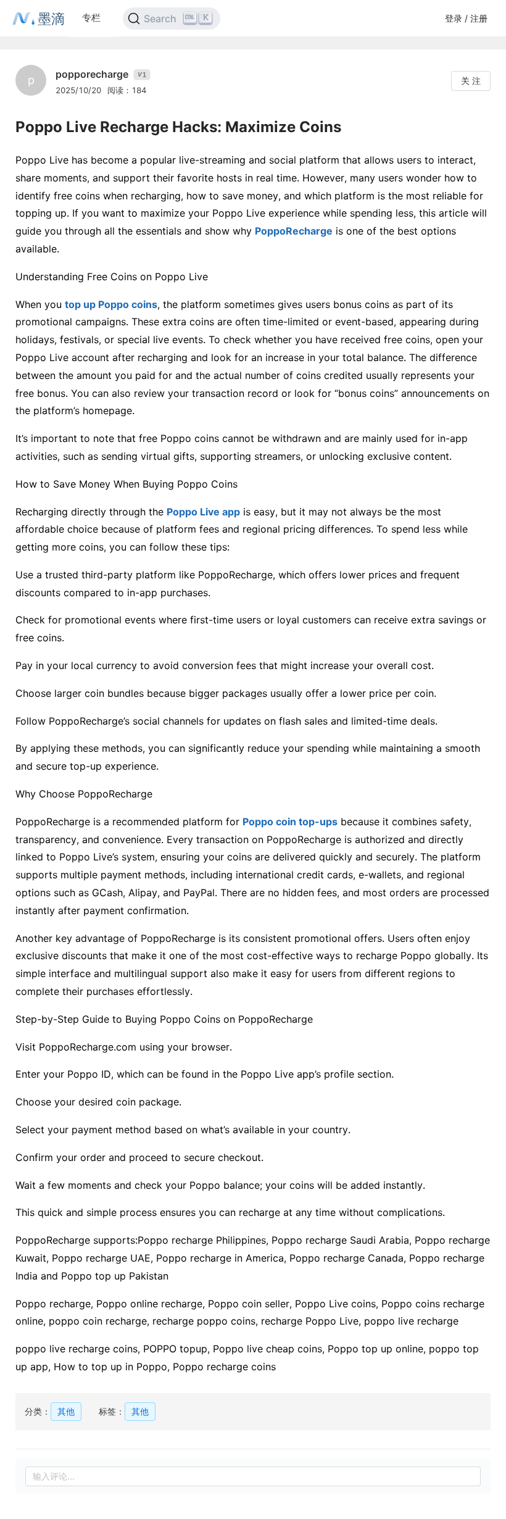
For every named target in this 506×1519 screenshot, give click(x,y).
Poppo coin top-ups (290, 821)
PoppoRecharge (294, 231)
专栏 (91, 17)
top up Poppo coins (111, 304)
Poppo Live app (203, 512)
